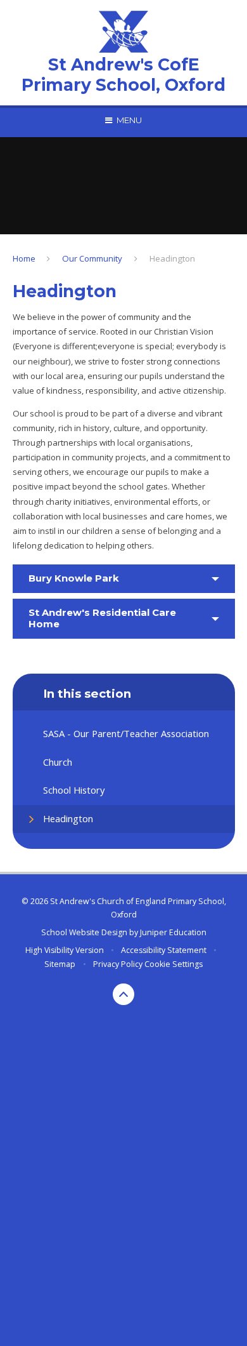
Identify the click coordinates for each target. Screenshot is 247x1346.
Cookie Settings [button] (173, 964)
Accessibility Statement (163, 950)
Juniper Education (173, 932)
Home (24, 258)
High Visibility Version (64, 950)
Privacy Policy (117, 964)
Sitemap (59, 964)
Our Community (92, 258)
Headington (172, 258)
